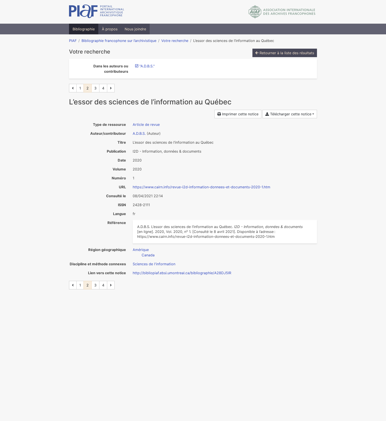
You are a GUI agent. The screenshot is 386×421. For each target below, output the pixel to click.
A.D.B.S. (139, 133)
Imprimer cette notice (239, 114)
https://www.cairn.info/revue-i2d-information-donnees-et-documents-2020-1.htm (201, 187)
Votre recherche (174, 40)
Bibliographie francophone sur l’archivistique (119, 40)
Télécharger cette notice (290, 114)
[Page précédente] (73, 88)
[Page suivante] (111, 88)
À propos (109, 29)
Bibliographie (84, 29)
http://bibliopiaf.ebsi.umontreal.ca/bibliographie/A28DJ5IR (182, 273)
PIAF (73, 40)
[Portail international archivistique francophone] (96, 11)
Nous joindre (135, 29)
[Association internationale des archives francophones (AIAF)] (282, 11)
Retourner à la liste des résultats (286, 53)
